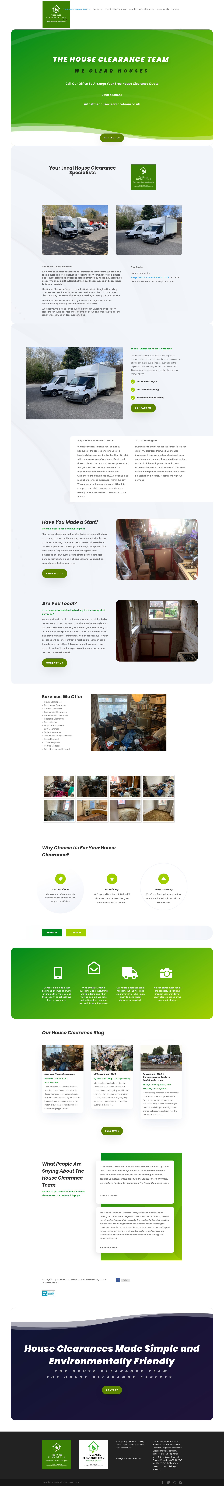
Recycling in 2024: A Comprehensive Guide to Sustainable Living (156, 1077)
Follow (125, 1280)
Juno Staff (101, 1078)
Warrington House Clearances (128, 1458)
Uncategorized (51, 1082)
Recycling (125, 1078)
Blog (65, 19)
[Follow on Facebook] (118, 1280)
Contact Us (112, 137)
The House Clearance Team (75, 9)
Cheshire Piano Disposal (115, 9)
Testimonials (163, 9)
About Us (98, 9)
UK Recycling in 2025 (105, 1074)
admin (50, 1078)
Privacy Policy (121, 1441)
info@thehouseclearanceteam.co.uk (150, 277)
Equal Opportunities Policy (133, 1444)
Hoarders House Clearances (141, 9)
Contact (175, 9)
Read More (112, 1130)
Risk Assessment (124, 1447)
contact (112, 1390)
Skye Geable (152, 1084)
